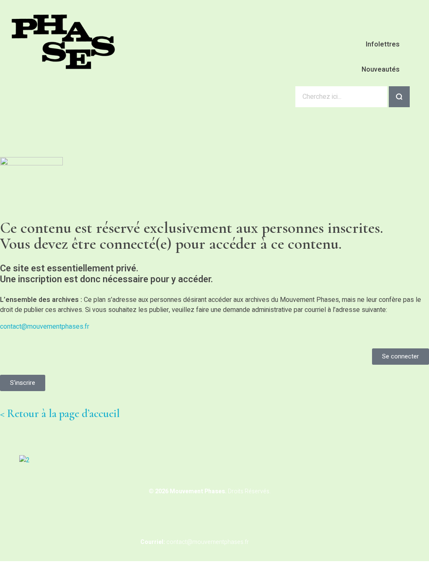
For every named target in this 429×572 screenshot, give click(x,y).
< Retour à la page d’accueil (60, 413)
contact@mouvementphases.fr (44, 327)
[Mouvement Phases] (63, 41)
